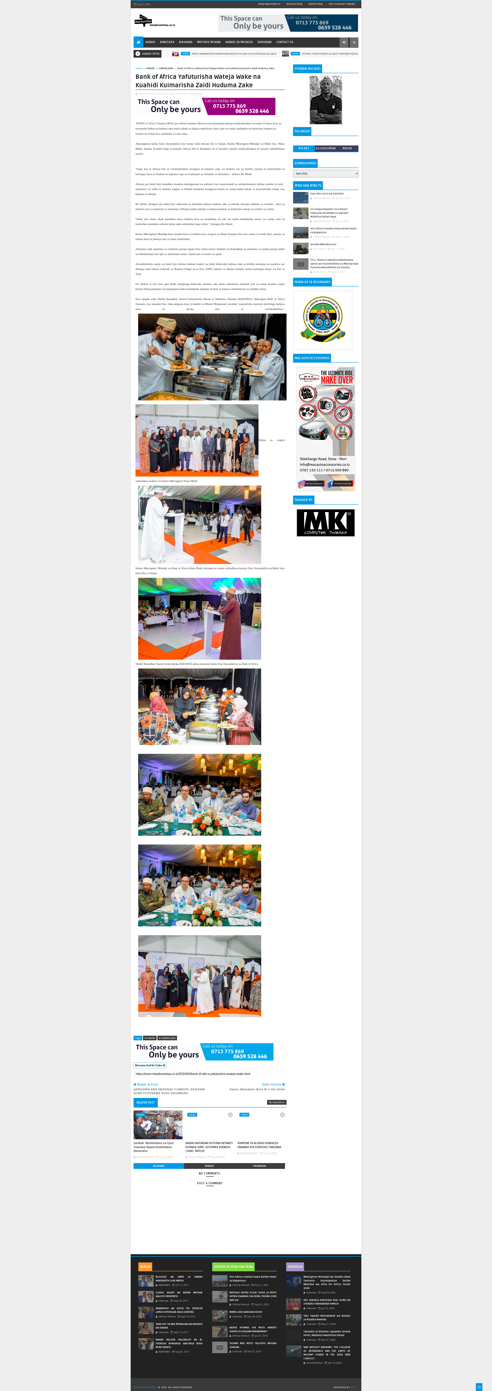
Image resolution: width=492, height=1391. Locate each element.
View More (278, 1102)
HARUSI (145, 1267)
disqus (209, 1166)
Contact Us (284, 42)
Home (138, 68)
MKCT (354, 1387)
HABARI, (182, 94)
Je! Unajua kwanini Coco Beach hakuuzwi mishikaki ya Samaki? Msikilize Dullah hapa (329, 213)
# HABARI (150, 1038)
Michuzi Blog (294, 4)
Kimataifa (167, 42)
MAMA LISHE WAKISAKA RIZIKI (245, 1312)
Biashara (186, 42)
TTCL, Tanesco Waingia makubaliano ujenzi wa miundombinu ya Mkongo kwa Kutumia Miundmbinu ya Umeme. (334, 263)
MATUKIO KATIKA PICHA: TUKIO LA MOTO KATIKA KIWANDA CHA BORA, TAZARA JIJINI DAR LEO (252, 1296)
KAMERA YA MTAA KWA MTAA (233, 1267)
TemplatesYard (247, 1382)
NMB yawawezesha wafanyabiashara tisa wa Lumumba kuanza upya (171, 53)
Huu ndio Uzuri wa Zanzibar (327, 193)
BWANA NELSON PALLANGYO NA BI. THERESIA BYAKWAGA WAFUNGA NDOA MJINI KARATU (179, 1343)
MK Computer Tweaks (342, 4)
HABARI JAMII (166, 68)
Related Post (146, 1102)
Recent (303, 148)
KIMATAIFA (295, 1267)
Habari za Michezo (239, 42)
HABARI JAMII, (195, 94)
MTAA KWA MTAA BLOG (145, 1387)
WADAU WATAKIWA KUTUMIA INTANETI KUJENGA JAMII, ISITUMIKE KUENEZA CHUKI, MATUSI (209, 1147)
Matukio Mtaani (209, 42)
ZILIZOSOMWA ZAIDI (325, 149)
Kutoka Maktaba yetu (323, 244)
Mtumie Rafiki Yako (149, 1065)
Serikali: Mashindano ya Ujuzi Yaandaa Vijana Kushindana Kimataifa (281, 53)
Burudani (265, 42)
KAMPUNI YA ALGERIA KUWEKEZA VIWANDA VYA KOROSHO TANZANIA (259, 1145)
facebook (259, 1166)
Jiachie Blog (315, 4)
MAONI (347, 148)
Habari (150, 42)
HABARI (232, 53)
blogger (158, 1166)
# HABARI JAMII (167, 1038)
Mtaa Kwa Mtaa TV (269, 4)
